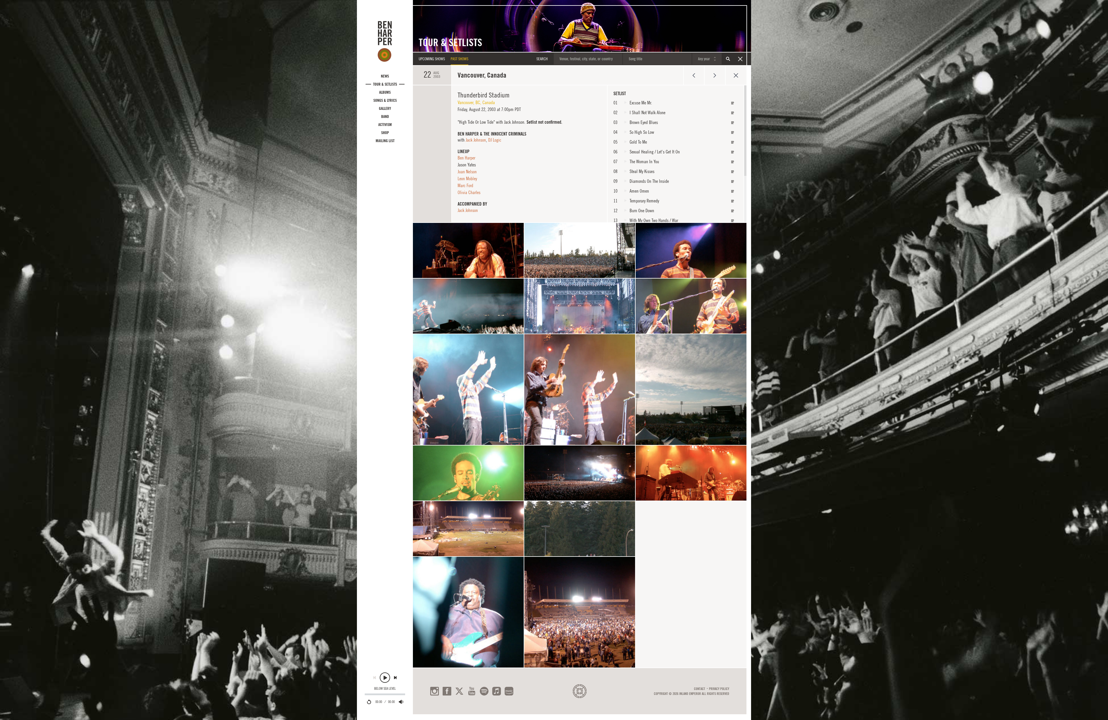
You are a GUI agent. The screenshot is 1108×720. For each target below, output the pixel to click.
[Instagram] (434, 691)
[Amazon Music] (509, 691)
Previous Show (693, 75)
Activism (385, 124)
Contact (699, 689)
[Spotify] (484, 691)
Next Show (714, 75)
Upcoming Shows (432, 59)
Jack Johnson (476, 139)
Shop (385, 132)
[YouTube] (471, 691)
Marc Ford (465, 185)
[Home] (385, 41)
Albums (385, 92)
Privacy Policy (719, 689)
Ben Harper (466, 157)
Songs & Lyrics (385, 100)
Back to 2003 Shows (735, 75)
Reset (740, 59)
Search (728, 59)
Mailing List (385, 140)
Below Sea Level (385, 689)
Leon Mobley (467, 178)
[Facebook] (447, 691)
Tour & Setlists (385, 84)
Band (385, 116)
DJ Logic (494, 139)
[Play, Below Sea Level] (385, 677)
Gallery (385, 108)
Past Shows (459, 59)
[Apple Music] (496, 691)
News (385, 76)
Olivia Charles (469, 192)
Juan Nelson (467, 171)
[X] (459, 691)
